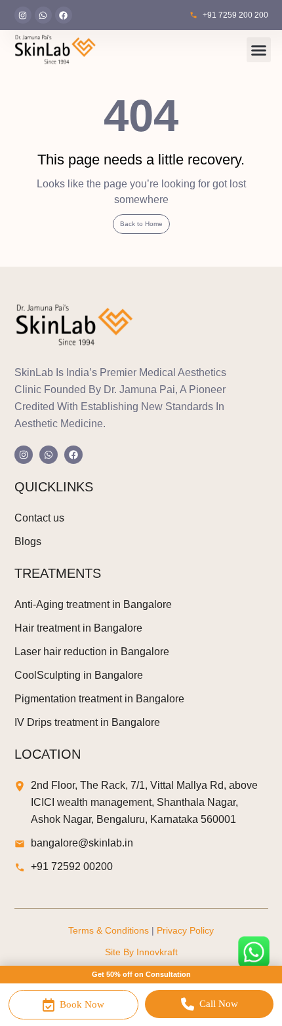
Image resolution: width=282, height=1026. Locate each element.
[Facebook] (63, 15)
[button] (259, 49)
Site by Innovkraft (141, 952)
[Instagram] (22, 15)
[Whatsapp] (43, 15)
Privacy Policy (185, 930)
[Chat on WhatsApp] (253, 952)
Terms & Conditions (108, 930)
